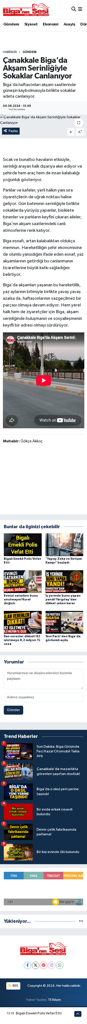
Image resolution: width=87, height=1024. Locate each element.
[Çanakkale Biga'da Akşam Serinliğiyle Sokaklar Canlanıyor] (43, 120)
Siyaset (31, 24)
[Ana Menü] (80, 9)
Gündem (11, 24)
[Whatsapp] (59, 965)
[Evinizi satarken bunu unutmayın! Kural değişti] (23, 581)
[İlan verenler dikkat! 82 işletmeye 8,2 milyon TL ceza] (23, 622)
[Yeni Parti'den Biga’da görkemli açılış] (64, 622)
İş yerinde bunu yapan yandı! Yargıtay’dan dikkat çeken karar (63, 599)
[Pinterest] (43, 965)
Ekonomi (50, 24)
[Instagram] (51, 965)
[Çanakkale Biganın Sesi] (26, 9)
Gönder (13, 710)
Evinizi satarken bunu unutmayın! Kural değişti (21, 599)
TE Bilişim (54, 999)
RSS (15, 985)
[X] (35, 965)
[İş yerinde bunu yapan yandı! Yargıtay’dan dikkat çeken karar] (64, 581)
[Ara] (73, 9)
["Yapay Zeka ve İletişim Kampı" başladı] (64, 545)
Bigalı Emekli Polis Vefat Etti (39, 1013)
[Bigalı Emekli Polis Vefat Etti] (23, 545)
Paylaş (13, 131)
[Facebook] (27, 965)
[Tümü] (81, 921)
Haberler (10, 52)
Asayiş (69, 24)
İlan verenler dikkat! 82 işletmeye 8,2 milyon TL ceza (22, 640)
